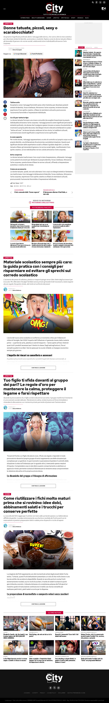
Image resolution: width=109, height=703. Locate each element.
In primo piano (25, 18)
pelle (29, 186)
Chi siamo (27, 693)
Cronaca (80, 18)
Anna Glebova (17, 290)
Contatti (35, 693)
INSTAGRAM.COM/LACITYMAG (43, 202)
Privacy (42, 693)
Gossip (49, 18)
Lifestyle (56, 18)
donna (17, 186)
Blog (87, 18)
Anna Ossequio (17, 50)
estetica (23, 186)
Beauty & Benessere (38, 18)
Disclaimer (61, 693)
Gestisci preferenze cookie (76, 693)
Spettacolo (65, 18)
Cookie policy (51, 693)
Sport (73, 18)
